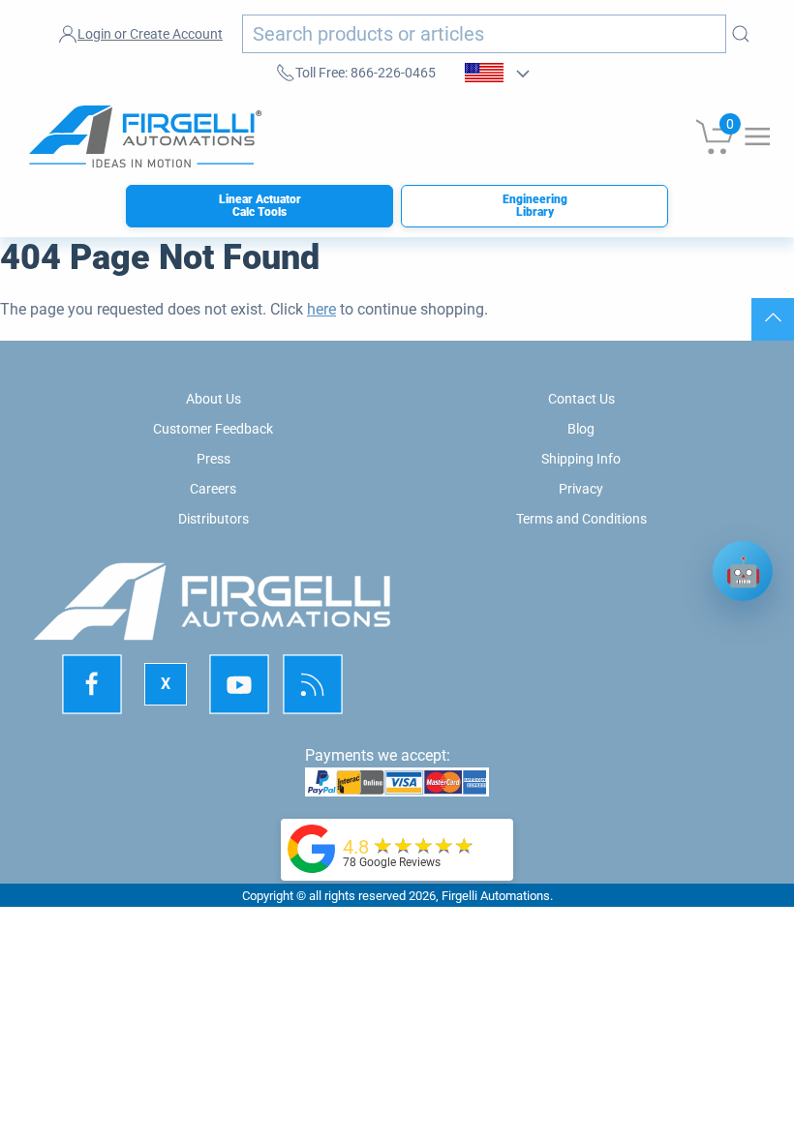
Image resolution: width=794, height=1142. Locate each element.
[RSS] (313, 684)
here (321, 309)
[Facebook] (92, 684)
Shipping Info (581, 458)
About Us (213, 398)
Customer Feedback (213, 428)
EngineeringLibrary (535, 206)
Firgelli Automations (496, 895)
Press (213, 458)
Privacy (581, 488)
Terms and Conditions (581, 518)
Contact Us (581, 398)
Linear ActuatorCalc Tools (260, 206)
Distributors (213, 518)
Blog (581, 428)
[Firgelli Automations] (312, 848)
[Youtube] (239, 684)
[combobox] (484, 34)
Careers (213, 488)
